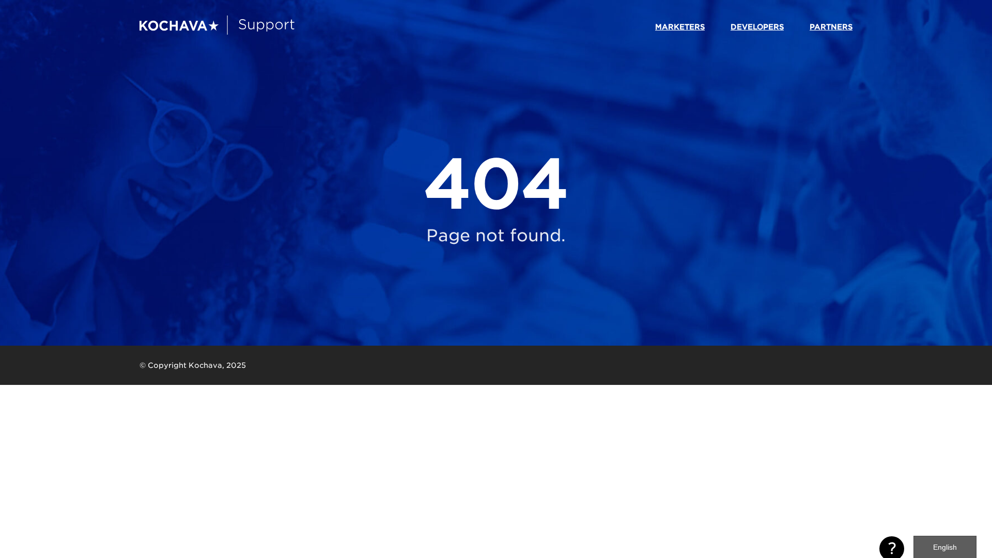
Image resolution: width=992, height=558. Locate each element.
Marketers (680, 27)
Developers (757, 27)
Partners (831, 27)
